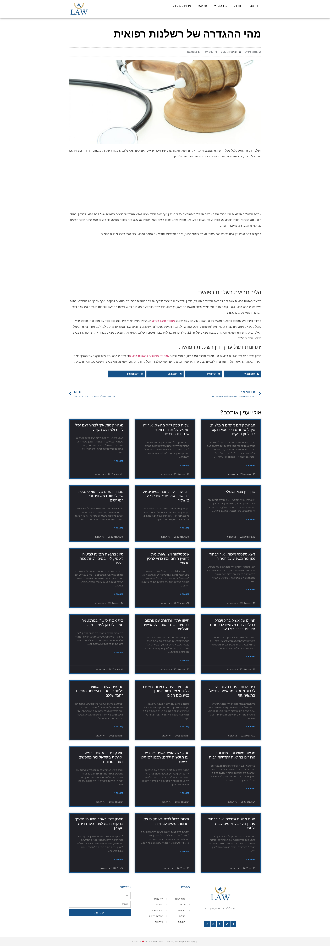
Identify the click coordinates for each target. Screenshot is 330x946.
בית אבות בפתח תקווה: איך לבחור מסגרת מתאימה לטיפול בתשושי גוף (232, 691)
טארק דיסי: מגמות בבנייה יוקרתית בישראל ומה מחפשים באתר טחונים (101, 757)
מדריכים (222, 5)
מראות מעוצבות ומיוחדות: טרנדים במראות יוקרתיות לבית (232, 755)
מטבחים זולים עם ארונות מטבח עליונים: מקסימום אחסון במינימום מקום (165, 691)
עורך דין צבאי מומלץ (240, 491)
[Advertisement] (165, 186)
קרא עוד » (250, 465)
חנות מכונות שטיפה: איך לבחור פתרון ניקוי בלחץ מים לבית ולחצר (231, 823)
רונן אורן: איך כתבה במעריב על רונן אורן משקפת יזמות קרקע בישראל (166, 495)
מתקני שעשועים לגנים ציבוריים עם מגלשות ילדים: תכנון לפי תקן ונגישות (165, 757)
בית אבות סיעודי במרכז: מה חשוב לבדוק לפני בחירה (102, 622)
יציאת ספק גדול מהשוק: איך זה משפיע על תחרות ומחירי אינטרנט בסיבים (166, 429)
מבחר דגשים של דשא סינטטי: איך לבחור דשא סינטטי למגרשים (100, 495)
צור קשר (202, 5)
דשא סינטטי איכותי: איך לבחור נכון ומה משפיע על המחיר (232, 556)
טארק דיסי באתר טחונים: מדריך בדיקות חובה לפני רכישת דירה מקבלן (99, 823)
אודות (237, 5)
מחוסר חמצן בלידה (163, 321)
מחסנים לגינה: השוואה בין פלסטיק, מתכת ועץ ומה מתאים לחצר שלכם (99, 691)
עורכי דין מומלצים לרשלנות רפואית (149, 356)
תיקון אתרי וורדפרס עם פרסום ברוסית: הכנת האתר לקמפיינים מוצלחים (165, 624)
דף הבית (253, 5)
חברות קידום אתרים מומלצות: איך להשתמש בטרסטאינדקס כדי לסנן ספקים (232, 429)
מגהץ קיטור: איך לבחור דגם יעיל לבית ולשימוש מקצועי (99, 427)
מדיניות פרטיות (182, 5)
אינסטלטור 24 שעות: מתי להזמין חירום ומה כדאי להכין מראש (168, 558)
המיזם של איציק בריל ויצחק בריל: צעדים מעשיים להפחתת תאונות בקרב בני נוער (232, 624)
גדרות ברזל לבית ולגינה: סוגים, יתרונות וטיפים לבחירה (166, 821)
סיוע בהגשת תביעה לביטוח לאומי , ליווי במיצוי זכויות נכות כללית (101, 558)
